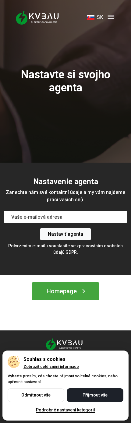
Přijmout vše (95, 395)
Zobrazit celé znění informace (51, 366)
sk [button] (100, 17)
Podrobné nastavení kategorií (65, 409)
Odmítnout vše (36, 395)
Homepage (62, 291)
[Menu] (111, 17)
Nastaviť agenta (65, 234)
